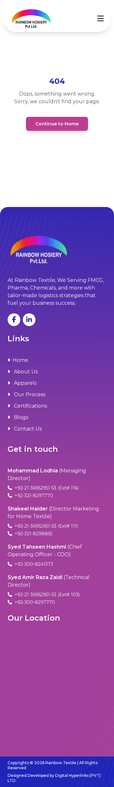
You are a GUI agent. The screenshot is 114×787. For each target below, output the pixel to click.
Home (20, 360)
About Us (25, 372)
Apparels (24, 383)
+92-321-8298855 (32, 534)
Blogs (20, 417)
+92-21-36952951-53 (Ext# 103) (46, 594)
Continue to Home (57, 124)
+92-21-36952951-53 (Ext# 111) (45, 526)
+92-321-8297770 (33, 495)
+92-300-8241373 (33, 564)
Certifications (30, 406)
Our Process (29, 394)
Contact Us (27, 429)
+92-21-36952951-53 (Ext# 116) (46, 488)
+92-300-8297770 (34, 602)
